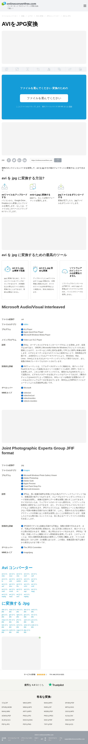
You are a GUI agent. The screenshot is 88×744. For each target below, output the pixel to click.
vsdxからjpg (34, 626)
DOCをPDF (48, 720)
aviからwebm (19, 580)
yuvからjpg (34, 621)
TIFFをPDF (48, 724)
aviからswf (34, 575)
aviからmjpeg (27, 595)
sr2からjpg (19, 626)
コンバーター (17, 567)
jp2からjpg (12, 616)
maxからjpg (12, 610)
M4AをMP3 (48, 703)
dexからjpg (27, 610)
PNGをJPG (27, 716)
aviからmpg (34, 590)
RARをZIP (47, 707)
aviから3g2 (34, 580)
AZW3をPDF (6, 716)
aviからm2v (27, 585)
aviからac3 (19, 595)
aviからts (4, 580)
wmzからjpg (27, 626)
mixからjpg (19, 610)
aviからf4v (19, 585)
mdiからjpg (12, 631)
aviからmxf (27, 575)
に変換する (16, 603)
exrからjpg (34, 616)
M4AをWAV (6, 711)
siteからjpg (5, 610)
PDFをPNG (27, 724)
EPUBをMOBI (7, 707)
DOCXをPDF (70, 720)
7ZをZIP (5, 703)
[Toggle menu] (85, 6)
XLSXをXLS (6, 720)
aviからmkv (4, 575)
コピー (57, 160)
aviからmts (19, 575)
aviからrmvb (12, 590)
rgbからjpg (19, 616)
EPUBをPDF (69, 703)
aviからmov (12, 575)
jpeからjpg (5, 616)
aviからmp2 (12, 595)
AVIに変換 (39, 16)
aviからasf (4, 585)
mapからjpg (5, 621)
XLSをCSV (69, 716)
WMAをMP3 (27, 707)
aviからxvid (4, 590)
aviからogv (27, 590)
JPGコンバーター (53, 16)
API (42, 739)
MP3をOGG (69, 707)
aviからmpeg (4, 595)
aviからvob (12, 580)
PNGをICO (69, 724)
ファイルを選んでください (44, 98)
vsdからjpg (34, 610)
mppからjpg (5, 631)
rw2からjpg (12, 626)
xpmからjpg (27, 621)
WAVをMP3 (27, 703)
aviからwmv (27, 580)
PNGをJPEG (48, 716)
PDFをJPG (6, 724)
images (27, 470)
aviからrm (19, 590)
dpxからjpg (27, 631)
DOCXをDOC (28, 720)
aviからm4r (34, 585)
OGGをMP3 (69, 711)
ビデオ (30, 16)
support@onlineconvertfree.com (75, 739)
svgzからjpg (19, 631)
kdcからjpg (5, 626)
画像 (22, 16)
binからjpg (12, 621)
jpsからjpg (27, 616)
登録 (70, 106)
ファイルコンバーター (10, 16)
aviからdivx (12, 585)
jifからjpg (18, 621)
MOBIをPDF (48, 711)
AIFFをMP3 (27, 711)
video (26, 324)
